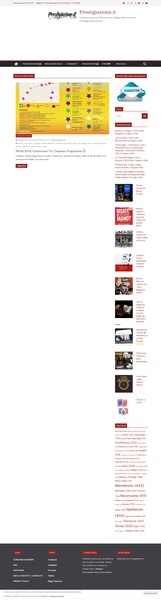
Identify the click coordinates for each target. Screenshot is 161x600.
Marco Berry (129, 473)
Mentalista (123, 490)
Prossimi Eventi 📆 (90, 64)
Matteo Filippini (123, 481)
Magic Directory (55, 581)
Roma (128, 504)
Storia (118, 521)
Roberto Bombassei (126, 500)
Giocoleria (59, 143)
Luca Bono (142, 466)
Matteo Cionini (87, 143)
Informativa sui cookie (56, 596)
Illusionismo (133, 459)
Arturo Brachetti (123, 431)
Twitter (51, 576)
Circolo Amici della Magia (133, 438)
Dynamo (133, 451)
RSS (15, 565)
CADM (127, 435)
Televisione (133, 521)
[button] (111, 64)
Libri (118, 466)
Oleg (95, 143)
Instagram (52, 565)
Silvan (120, 510)
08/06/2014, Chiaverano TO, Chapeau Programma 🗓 (50, 151)
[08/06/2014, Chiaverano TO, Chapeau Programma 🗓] (62, 108)
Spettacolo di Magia (135, 516)
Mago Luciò (77, 143)
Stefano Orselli (36, 146)
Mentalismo (129, 486)
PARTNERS (18, 570)
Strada (44, 146)
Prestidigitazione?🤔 (32, 64)
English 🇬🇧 (121, 64)
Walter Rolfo (135, 531)
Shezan (18, 146)
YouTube (52, 570)
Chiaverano (28, 143)
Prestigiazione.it (97, 12)
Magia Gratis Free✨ (54, 64)
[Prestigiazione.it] (16, 64)
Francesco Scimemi (129, 455)
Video (139, 526)
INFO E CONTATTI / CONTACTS (28, 576)
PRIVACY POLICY (21, 581)
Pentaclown (102, 143)
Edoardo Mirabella (48, 143)
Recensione (133, 496)
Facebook (52, 559)
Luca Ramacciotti (123, 470)
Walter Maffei (120, 531)
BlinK (118, 435)
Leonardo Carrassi (137, 462)
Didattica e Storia (128, 447)
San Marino (140, 504)
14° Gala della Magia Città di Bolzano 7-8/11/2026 (61, 3)
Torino (124, 526)
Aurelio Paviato (139, 431)
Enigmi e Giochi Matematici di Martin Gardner (141, 261)
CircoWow (36, 143)
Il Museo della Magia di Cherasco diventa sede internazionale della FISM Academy (130, 175)
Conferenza (126, 442)
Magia (136, 470)
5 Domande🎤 (72, 64)
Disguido (123, 451)
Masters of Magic (131, 477)
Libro (128, 465)
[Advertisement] (80, 42)
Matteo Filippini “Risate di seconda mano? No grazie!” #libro (141, 217)
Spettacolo (26, 146)
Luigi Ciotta (68, 143)
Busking (20, 143)
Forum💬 (106, 64)
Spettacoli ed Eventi (24, 136)
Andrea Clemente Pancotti (40, 140)
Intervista (122, 462)
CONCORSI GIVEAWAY (23, 559)
